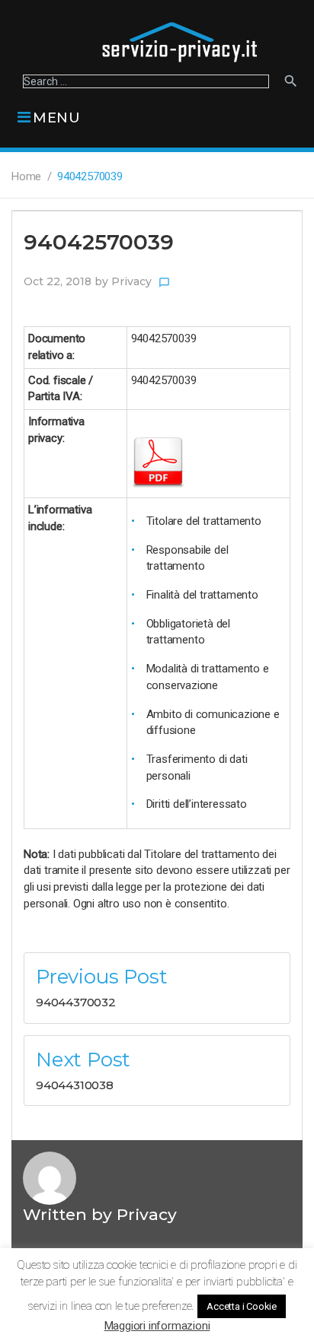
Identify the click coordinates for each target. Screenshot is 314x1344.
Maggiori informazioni (157, 1326)
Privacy (131, 281)
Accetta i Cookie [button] (242, 1306)
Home (26, 176)
